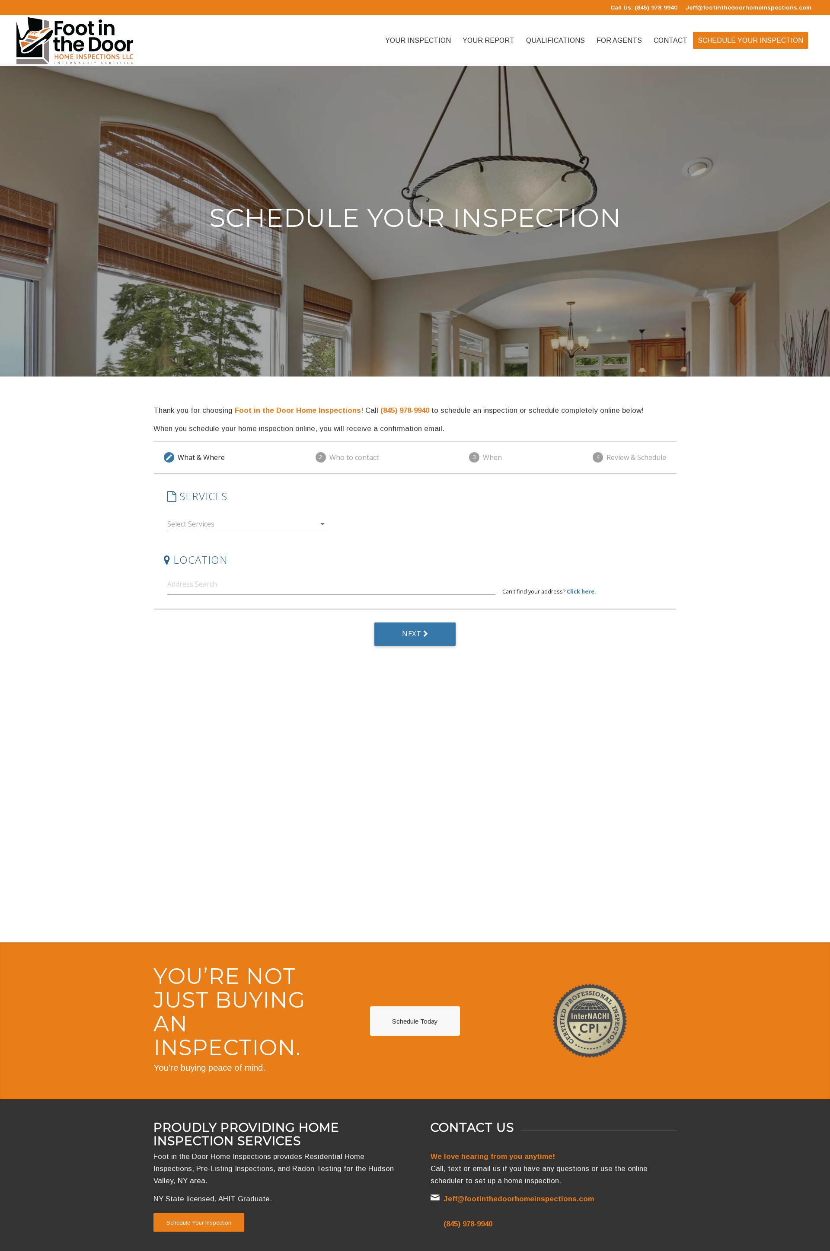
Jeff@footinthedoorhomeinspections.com (748, 7)
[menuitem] (418, 41)
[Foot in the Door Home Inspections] (74, 41)
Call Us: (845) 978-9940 (643, 7)
